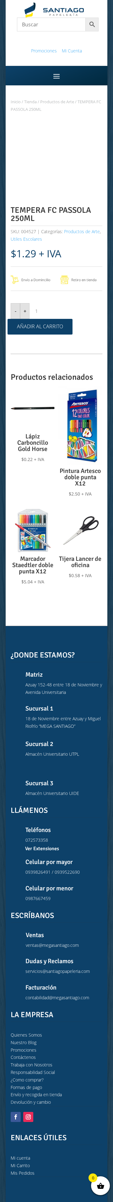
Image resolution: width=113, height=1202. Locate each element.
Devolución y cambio (31, 1102)
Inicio (16, 102)
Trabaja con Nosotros (31, 1065)
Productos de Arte (57, 102)
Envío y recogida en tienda (36, 1094)
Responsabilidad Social (33, 1072)
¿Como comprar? (27, 1080)
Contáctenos (23, 1057)
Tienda (30, 102)
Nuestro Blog (23, 1042)
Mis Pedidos (23, 1173)
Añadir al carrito (40, 326)
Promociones (44, 51)
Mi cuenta (20, 1158)
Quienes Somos (26, 1035)
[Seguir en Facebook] (16, 1117)
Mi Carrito (20, 1165)
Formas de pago (26, 1087)
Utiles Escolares (26, 239)
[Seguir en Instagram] (28, 1117)
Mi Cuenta (72, 51)
